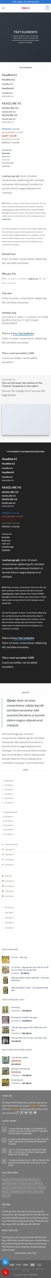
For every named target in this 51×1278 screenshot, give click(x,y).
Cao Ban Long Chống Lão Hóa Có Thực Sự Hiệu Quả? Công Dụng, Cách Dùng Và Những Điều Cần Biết (28, 1141)
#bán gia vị (6, 1180)
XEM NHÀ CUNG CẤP (26, 1253)
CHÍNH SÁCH (40, 1269)
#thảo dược (33, 1188)
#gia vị (16, 1184)
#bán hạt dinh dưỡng (19, 1180)
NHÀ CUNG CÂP (28, 1269)
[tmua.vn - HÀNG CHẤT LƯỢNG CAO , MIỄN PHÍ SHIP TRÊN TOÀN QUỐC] (25, 8)
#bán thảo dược (34, 1180)
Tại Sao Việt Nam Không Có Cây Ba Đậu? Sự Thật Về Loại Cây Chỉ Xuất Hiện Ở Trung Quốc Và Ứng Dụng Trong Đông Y (28, 1130)
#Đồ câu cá (6, 1192)
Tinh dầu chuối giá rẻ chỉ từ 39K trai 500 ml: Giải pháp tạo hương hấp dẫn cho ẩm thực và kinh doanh (28, 1162)
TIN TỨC (26, 1271)
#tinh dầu (42, 1188)
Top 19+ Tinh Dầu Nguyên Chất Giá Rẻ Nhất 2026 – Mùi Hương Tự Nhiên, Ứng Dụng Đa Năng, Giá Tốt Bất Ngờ (27, 1151)
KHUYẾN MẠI (16, 1269)
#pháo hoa (38, 1184)
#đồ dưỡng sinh (17, 1192)
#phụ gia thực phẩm (9, 1188)
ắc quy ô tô (6, 1196)
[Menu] (3, 8)
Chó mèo (28, 1192)
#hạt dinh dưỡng (26, 1184)
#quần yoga (22, 1188)
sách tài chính (38, 1192)
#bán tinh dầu (7, 1184)
